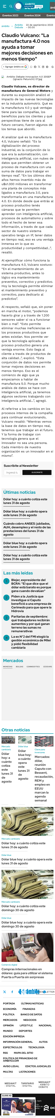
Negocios (29, 1020)
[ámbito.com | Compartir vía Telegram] (47, 66)
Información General (18, 1042)
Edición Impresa (14, 1036)
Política (9, 1014)
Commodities (33, 667)
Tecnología (36, 1047)
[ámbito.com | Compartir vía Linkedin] (43, 66)
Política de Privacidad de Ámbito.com (20, 1059)
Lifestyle (26, 1025)
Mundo (8, 1031)
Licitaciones (27, 1071)
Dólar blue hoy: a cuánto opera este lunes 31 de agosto (25, 513)
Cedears (47, 667)
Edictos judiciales (38, 1066)
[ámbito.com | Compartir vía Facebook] (35, 66)
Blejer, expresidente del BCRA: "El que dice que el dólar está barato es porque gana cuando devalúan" (31, 585)
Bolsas (19, 667)
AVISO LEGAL (11, 1066)
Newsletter (46, 991)
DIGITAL (10, 1084)
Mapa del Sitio (23, 1052)
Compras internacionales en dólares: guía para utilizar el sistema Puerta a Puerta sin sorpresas (27, 973)
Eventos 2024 (32, 15)
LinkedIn (27, 991)
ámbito (5, 26)
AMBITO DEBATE (44, 1084)
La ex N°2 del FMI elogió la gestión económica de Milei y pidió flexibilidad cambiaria (31, 642)
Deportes (25, 1031)
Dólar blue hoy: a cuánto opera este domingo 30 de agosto (27, 924)
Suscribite (37, 472)
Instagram (19, 991)
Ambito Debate (19, 26)
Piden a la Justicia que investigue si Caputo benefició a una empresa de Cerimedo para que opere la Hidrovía (31, 603)
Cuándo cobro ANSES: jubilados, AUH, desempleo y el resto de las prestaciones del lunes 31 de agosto (27, 529)
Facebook (12, 991)
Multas (8, 1071)
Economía (9, 1009)
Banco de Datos (31, 1014)
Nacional (45, 1025)
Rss (5, 1052)
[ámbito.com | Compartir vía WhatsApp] (31, 66)
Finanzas (29, 1009)
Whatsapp (44, 991)
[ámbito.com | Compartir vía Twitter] (39, 66)
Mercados (10, 1020)
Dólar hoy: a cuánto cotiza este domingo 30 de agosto (24, 908)
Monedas (7, 667)
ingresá (39, 6)
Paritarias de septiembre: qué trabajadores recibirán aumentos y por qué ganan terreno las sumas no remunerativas (30, 624)
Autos (43, 1042)
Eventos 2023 (10, 15)
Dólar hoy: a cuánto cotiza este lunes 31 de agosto (25, 501)
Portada (9, 1003)
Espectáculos (12, 1047)
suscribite (28, 6)
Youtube (36, 992)
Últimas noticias (32, 1003)
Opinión (8, 1025)
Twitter (4, 992)
